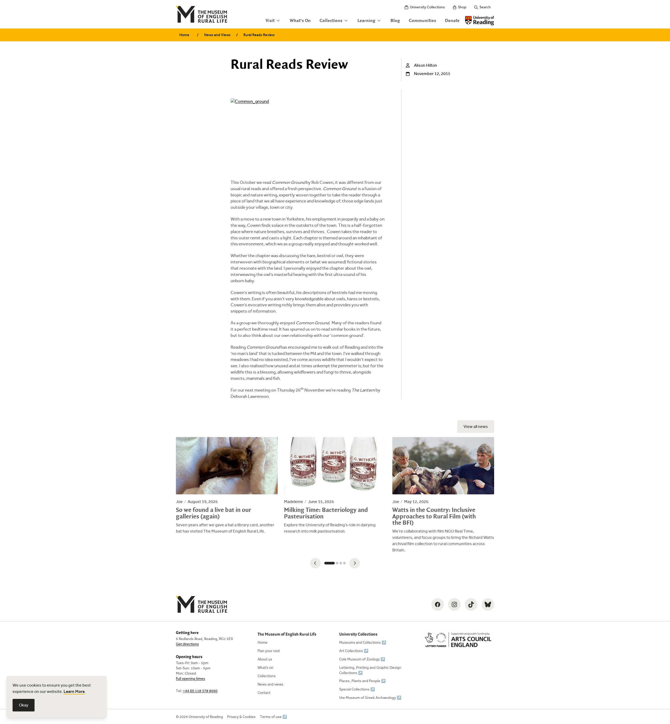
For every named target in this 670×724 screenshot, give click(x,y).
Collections (331, 21)
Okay (23, 705)
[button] (315, 563)
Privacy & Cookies (241, 717)
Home (184, 35)
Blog (395, 21)
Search (485, 7)
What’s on (265, 667)
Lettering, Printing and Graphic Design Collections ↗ (370, 670)
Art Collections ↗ (353, 651)
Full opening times (190, 678)
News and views (270, 684)
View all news (476, 426)
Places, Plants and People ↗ (362, 681)
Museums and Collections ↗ (362, 642)
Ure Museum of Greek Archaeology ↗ (370, 697)
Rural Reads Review (259, 35)
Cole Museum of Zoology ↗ (362, 659)
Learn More (74, 691)
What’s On (300, 21)
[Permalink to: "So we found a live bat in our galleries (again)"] (227, 485)
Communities (422, 21)
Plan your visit (269, 651)
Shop (462, 7)
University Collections (427, 7)
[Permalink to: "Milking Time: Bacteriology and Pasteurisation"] (335, 485)
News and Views (217, 35)
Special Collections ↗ (357, 689)
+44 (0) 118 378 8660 (200, 691)
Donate (452, 21)
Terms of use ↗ (273, 717)
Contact (264, 693)
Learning (366, 21)
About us (265, 659)
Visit (270, 21)
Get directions (187, 644)
